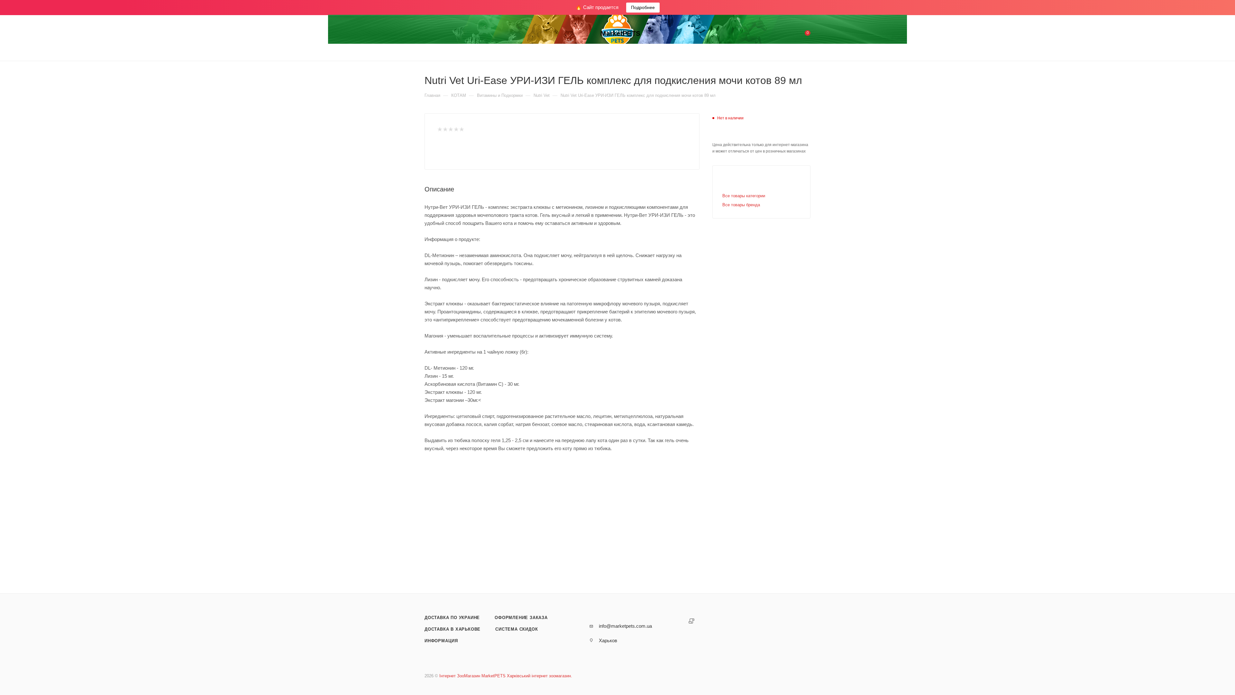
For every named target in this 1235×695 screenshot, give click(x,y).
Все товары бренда (741, 204)
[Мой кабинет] (781, 34)
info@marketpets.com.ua (625, 626)
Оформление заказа (521, 617)
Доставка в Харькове (452, 629)
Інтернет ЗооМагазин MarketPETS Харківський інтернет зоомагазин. (505, 675)
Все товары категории (743, 195)
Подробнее (643, 7)
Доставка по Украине (452, 617)
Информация (441, 640)
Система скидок (516, 629)
